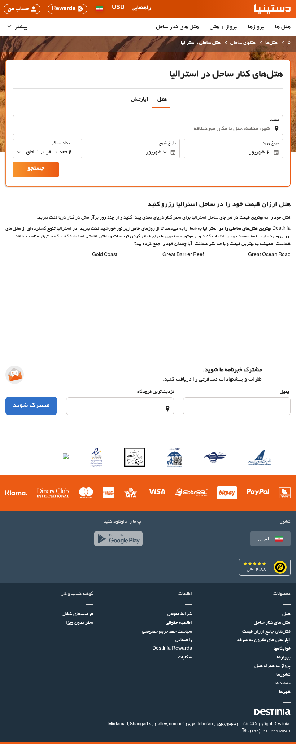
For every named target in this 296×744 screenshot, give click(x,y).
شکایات (185, 657)
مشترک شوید (31, 406)
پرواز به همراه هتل (272, 666)
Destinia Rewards (172, 649)
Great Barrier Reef (183, 255)
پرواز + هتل (223, 27)
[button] (118, 9)
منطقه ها (283, 683)
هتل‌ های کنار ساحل (177, 27)
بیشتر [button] (20, 27)
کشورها (283, 675)
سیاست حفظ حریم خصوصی (167, 631)
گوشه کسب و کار (77, 594)
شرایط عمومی (179, 614)
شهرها (285, 692)
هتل (286, 614)
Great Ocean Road (269, 255)
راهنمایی (183, 640)
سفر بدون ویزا (79, 623)
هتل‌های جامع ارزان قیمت (266, 631)
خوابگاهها (282, 649)
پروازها (256, 27)
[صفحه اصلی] (289, 43)
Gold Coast (104, 255)
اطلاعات (185, 594)
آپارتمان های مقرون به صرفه (264, 640)
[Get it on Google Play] (117, 540)
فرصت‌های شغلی (77, 614)
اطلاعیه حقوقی (179, 623)
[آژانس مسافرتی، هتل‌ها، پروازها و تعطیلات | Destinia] (272, 9)
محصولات (282, 594)
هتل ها (283, 27)
